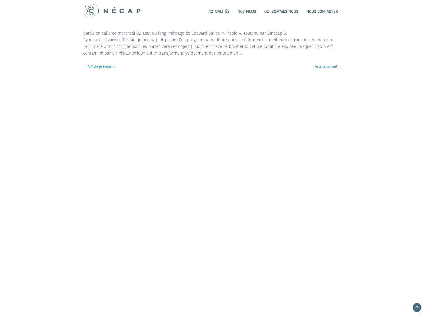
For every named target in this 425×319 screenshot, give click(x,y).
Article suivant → (328, 66)
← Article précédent (99, 66)
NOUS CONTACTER (322, 11)
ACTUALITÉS (219, 11)
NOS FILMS (247, 11)
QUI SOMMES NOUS (281, 11)
